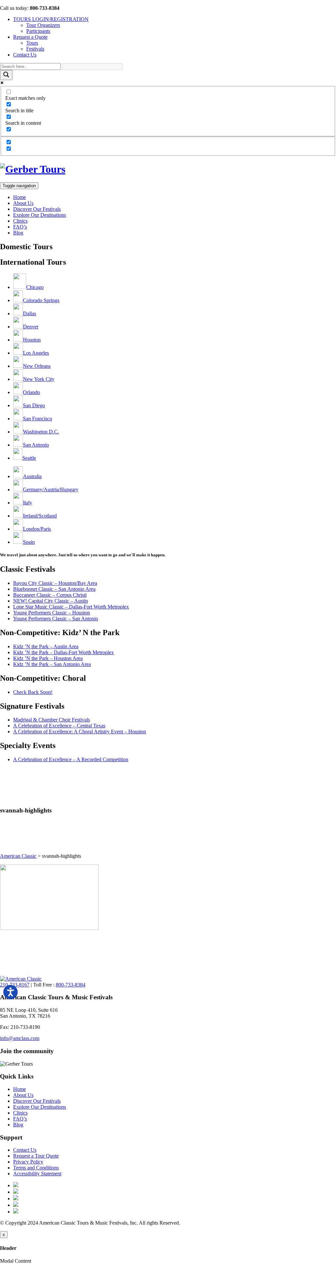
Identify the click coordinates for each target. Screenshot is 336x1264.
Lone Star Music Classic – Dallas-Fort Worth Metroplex (71, 607)
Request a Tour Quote (36, 1156)
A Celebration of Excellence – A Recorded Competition (70, 759)
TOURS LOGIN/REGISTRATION (51, 19)
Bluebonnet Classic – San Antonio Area (54, 589)
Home (19, 197)
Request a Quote (30, 37)
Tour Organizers (43, 25)
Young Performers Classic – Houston (51, 612)
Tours (32, 43)
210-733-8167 (15, 984)
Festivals (35, 49)
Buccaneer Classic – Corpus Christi (50, 595)
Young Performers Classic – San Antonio (55, 618)
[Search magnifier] (6, 75)
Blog (18, 232)
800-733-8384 (70, 984)
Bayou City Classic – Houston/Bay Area (55, 583)
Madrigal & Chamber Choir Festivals (51, 719)
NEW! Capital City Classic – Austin (50, 601)
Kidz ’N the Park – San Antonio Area (52, 664)
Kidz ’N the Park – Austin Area (45, 646)
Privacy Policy (28, 1161)
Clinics (20, 221)
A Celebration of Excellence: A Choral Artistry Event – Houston (79, 731)
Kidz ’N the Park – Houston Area (48, 658)
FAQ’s (20, 227)
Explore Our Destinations (39, 215)
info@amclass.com (19, 1038)
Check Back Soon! (32, 692)
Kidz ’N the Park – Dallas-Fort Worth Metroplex (63, 652)
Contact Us (24, 54)
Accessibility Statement (37, 1173)
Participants (38, 31)
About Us (23, 203)
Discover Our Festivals (37, 209)
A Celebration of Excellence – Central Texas (59, 725)
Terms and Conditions (36, 1167)
